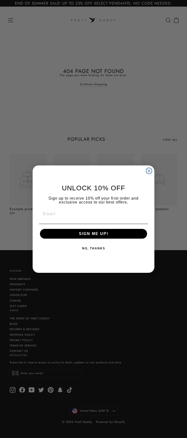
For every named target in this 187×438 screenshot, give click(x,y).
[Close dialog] (149, 171)
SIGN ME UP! (93, 234)
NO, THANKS (93, 248)
